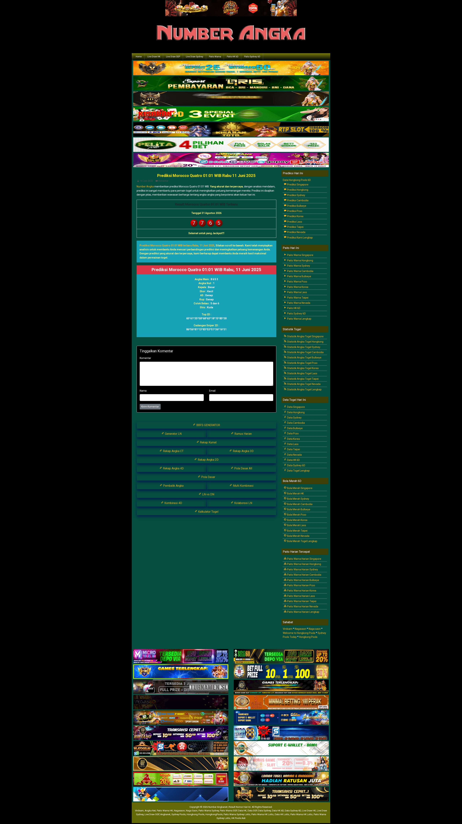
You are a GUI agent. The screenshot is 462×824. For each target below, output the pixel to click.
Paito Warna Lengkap (299, 318)
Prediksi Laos (294, 221)
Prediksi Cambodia (297, 200)
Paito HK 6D (232, 56)
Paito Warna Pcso (297, 281)
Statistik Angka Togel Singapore (305, 336)
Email (212, 390)
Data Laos (292, 444)
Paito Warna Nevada (298, 302)
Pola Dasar (208, 477)
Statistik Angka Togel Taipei (303, 378)
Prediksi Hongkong (297, 189)
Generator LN (173, 433)
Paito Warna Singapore (300, 255)
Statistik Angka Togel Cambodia (305, 352)
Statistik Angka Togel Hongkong (305, 341)
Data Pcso (293, 433)
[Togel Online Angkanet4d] (281, 748)
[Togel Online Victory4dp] (180, 671)
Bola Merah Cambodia (299, 504)
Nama (143, 390)
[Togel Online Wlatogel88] (180, 748)
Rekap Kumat (208, 442)
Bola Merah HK (295, 493)
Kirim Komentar (150, 406)
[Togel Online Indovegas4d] (281, 794)
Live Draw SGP (173, 56)
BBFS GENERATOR (208, 425)
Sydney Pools (178, 814)
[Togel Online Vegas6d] (180, 702)
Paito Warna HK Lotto (262, 814)
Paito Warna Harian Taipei (301, 601)
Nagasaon (300, 628)
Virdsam (287, 628)
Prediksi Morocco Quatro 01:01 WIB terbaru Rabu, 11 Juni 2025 (177, 245)
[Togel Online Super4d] (231, 99)
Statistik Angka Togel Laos (302, 373)
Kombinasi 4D (173, 503)
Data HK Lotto (282, 814)
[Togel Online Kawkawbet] (180, 687)
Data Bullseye (295, 428)
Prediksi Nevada (296, 232)
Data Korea (293, 438)
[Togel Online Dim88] (231, 83)
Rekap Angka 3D (243, 451)
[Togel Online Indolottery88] (281, 733)
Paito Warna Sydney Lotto (237, 814)
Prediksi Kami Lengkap (300, 237)
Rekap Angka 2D (208, 459)
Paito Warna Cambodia (300, 271)
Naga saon (315, 628)
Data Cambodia (296, 422)
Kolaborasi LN (243, 503)
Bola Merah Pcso (296, 514)
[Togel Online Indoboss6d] (281, 656)
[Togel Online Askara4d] (180, 717)
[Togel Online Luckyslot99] (281, 671)
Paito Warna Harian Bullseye (303, 580)
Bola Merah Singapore (299, 488)
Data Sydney (294, 417)
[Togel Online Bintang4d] (180, 733)
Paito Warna (215, 56)
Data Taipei (293, 449)
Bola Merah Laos (296, 525)
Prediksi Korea (295, 216)
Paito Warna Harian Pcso (301, 585)
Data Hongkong (296, 412)
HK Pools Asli (238, 818)
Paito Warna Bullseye (299, 276)
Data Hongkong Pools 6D (297, 180)
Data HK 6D (293, 460)
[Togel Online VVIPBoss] (231, 68)
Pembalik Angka (173, 485)
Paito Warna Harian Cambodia (304, 574)
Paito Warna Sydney (298, 265)
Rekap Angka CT (173, 451)
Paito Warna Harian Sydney (302, 569)
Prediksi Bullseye (296, 205)
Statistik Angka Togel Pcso (302, 362)
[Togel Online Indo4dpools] (180, 794)
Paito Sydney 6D (252, 56)
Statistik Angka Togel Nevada (304, 384)
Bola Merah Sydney (298, 498)
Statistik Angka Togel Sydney (303, 347)
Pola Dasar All (243, 468)
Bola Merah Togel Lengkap (302, 541)
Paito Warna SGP (228, 810)
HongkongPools (214, 814)
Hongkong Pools (308, 636)
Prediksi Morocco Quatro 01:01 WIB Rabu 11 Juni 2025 (206, 175)
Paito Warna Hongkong (300, 260)
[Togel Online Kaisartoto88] (180, 779)
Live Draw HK (153, 56)
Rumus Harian (243, 433)
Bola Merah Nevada (298, 535)
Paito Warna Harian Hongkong (304, 564)
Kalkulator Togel (207, 511)
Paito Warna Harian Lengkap (303, 611)
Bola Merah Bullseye (298, 509)
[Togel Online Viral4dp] (231, 160)
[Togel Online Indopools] (281, 763)
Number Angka (145, 186)
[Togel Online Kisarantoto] (231, 129)
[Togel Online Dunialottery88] (281, 702)
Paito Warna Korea (297, 287)
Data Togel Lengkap (298, 470)
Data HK (242, 810)
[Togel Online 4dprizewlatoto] (180, 763)
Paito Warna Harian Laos (301, 596)
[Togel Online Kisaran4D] (231, 114)
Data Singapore (296, 407)
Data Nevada (294, 454)
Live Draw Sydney (194, 56)
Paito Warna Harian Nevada (302, 606)
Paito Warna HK (165, 810)
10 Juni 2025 (146, 181)
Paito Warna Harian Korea (301, 590)
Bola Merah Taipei (297, 530)
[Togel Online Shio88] (281, 779)
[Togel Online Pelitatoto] (231, 145)
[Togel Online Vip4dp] (281, 687)
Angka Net (150, 810)
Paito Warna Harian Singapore (304, 558)
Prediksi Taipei (295, 226)
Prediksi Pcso (294, 211)
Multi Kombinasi (242, 485)
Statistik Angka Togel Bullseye (304, 357)
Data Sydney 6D (296, 465)
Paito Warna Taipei (297, 297)
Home (139, 56)
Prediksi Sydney (296, 195)
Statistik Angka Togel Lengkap (304, 389)
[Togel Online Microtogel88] (180, 656)
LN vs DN (207, 494)
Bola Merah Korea (297, 520)
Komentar (163, 181)
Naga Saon (191, 810)
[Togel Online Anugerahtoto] (281, 717)
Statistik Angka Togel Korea (303, 368)
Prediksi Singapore (297, 184)
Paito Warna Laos (297, 292)
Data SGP (252, 810)
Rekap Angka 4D (173, 468)
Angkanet (165, 814)
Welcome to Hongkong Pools (299, 633)
